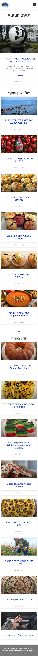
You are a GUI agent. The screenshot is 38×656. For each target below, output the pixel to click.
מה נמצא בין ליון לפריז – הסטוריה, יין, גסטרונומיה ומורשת (19, 60)
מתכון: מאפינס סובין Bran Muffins (19, 237)
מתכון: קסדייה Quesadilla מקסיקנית (19, 485)
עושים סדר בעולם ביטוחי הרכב (19, 635)
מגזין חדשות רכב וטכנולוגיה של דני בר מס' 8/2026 (19, 121)
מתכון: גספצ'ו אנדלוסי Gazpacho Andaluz (19, 314)
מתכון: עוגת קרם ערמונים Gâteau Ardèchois (19, 366)
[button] (35, 4)
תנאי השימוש (9, 651)
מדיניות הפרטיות (24, 653)
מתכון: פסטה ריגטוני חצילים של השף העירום (19, 405)
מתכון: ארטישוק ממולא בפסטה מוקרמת (19, 198)
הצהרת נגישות (13, 653)
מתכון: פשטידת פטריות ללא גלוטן (19, 523)
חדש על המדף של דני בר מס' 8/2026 (19, 160)
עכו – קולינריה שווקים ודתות (19, 599)
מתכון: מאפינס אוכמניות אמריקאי (19, 275)
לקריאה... (19, 76)
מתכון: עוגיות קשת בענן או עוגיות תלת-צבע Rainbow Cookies (19, 445)
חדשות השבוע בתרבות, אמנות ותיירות (19, 562)
